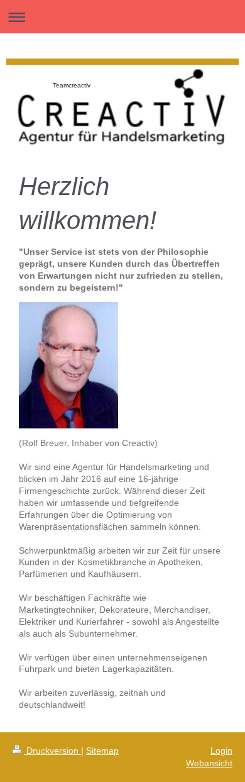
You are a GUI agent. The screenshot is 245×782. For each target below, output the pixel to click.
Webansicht (209, 763)
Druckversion (52, 751)
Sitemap (102, 751)
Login (221, 751)
